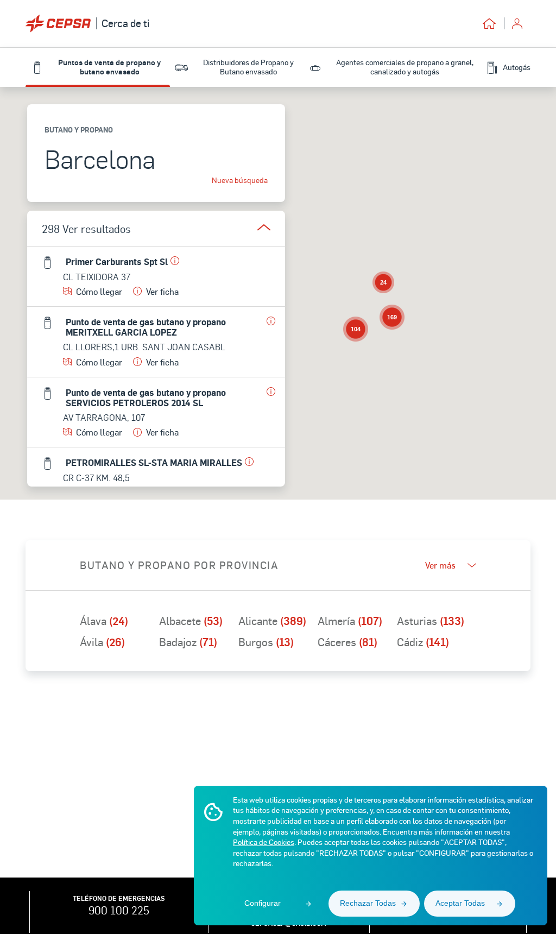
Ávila (102, 641)
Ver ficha (162, 291)
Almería (350, 620)
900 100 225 (119, 910)
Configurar (262, 903)
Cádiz (423, 641)
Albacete (191, 620)
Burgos (266, 641)
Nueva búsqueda (240, 180)
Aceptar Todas (460, 903)
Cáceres (347, 641)
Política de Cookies (263, 842)
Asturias (430, 620)
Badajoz (188, 641)
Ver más (440, 565)
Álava (104, 620)
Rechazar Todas (368, 903)
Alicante (272, 620)
